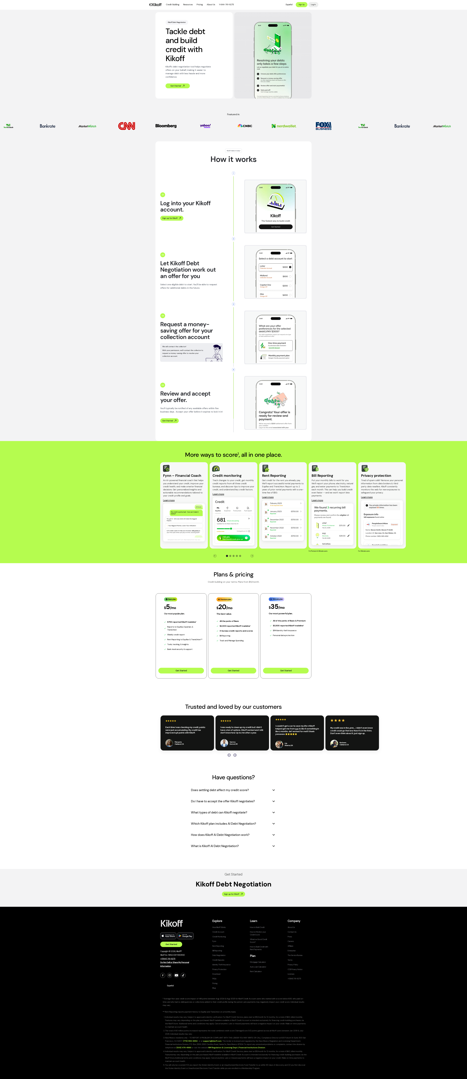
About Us (211, 4)
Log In (313, 4)
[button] (172, 4)
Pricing (200, 4)
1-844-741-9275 (226, 4)
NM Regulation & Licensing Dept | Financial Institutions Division (236, 1047)
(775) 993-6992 (190, 1041)
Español (289, 4)
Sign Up (302, 4)
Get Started (181, 670)
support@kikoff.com (212, 1041)
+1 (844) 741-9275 (167, 958)
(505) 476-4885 (183, 1047)
